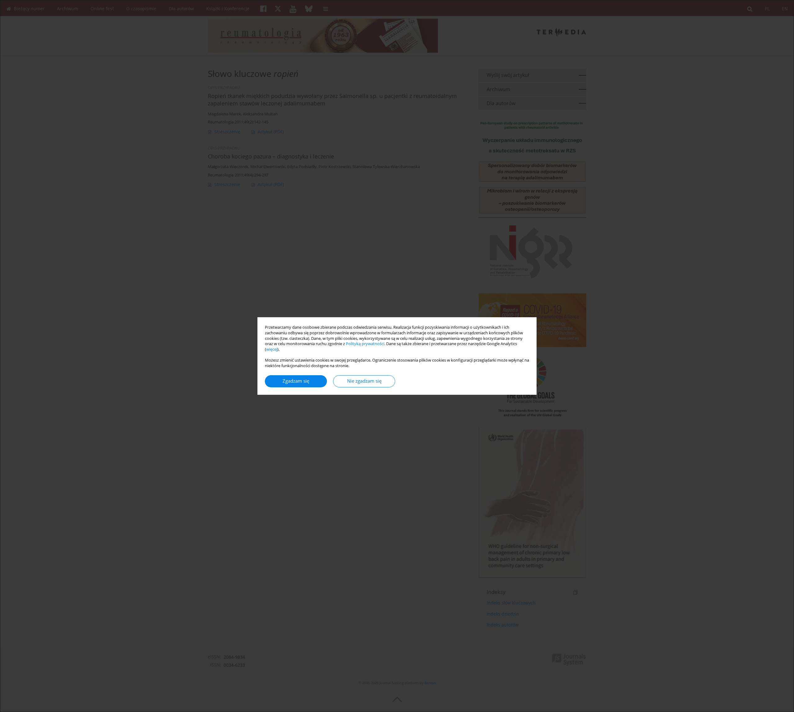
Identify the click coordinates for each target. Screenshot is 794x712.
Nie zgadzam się (364, 381)
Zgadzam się (296, 381)
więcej (271, 349)
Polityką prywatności (365, 343)
